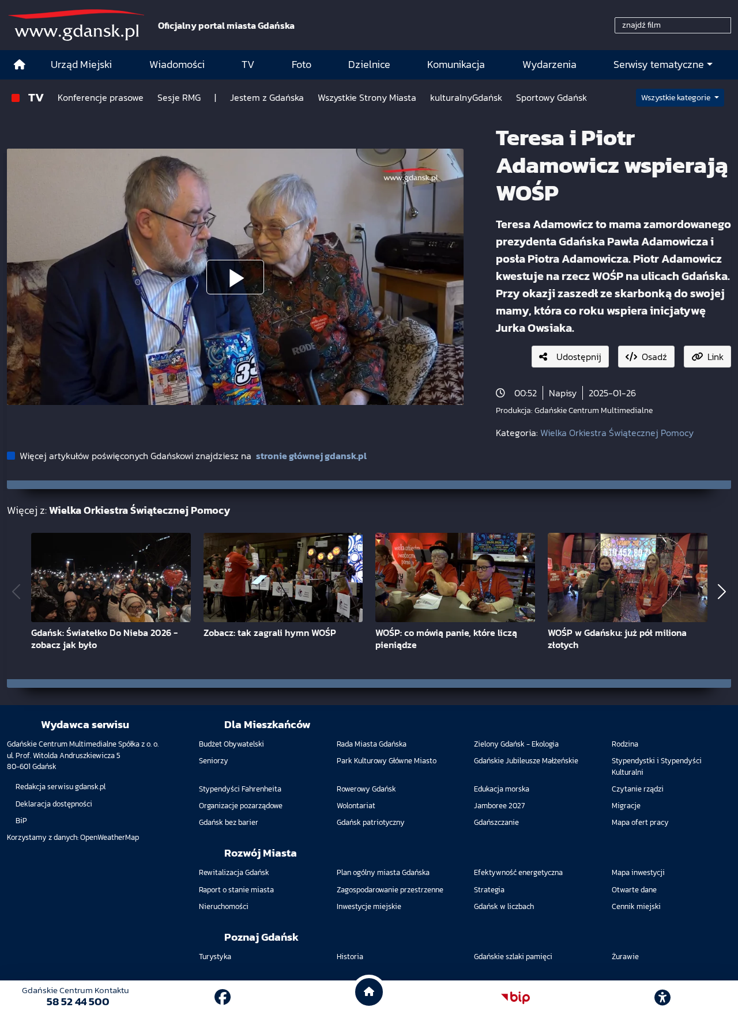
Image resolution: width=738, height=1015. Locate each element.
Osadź (654, 356)
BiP (21, 820)
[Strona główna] (19, 64)
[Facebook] (222, 997)
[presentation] (16, 592)
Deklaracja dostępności (54, 803)
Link (715, 356)
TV (36, 97)
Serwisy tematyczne (658, 64)
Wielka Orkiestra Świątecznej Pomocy (617, 433)
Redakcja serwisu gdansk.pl (61, 786)
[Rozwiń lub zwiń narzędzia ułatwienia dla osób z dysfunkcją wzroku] (662, 997)
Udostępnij (578, 356)
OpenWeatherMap (109, 837)
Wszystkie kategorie (676, 98)
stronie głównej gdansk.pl (311, 456)
